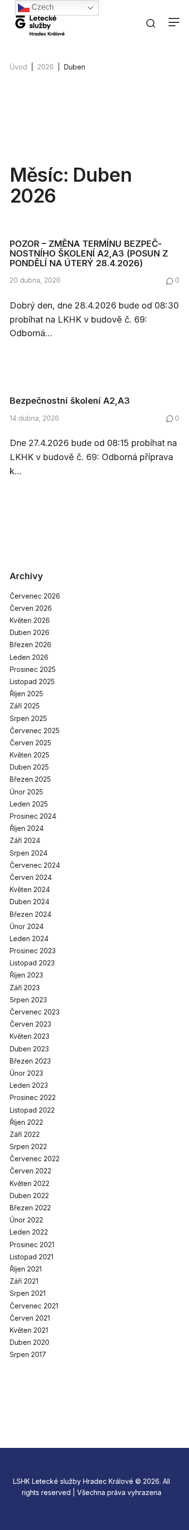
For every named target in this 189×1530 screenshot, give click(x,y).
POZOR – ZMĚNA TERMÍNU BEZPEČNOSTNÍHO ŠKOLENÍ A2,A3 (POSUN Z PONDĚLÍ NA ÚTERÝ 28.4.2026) (89, 253)
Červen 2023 (30, 1024)
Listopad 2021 (31, 1257)
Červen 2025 (30, 743)
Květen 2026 (30, 620)
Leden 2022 (29, 1232)
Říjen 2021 (26, 1269)
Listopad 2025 (32, 681)
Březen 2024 (30, 914)
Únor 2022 (26, 1220)
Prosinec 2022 (33, 1097)
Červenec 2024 (35, 865)
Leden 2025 (29, 804)
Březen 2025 (30, 779)
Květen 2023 (29, 1036)
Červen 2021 (30, 1318)
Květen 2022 (29, 1183)
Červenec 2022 (35, 1158)
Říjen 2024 (27, 828)
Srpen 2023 (28, 1000)
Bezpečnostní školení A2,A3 (70, 400)
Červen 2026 (31, 608)
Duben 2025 (29, 767)
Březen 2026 (30, 644)
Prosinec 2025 (33, 669)
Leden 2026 (29, 657)
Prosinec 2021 (32, 1244)
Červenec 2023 (35, 1012)
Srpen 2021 (28, 1293)
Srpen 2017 (28, 1354)
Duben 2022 (29, 1195)
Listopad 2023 (32, 963)
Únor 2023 (26, 1073)
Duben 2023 (29, 1049)
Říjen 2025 (26, 693)
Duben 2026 (29, 632)
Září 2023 (25, 987)
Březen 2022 (30, 1207)
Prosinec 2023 (33, 950)
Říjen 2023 (26, 975)
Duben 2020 (29, 1342)
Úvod (18, 67)
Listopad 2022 (32, 1110)
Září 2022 (25, 1134)
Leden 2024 (29, 938)
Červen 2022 (30, 1171)
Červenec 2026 (35, 596)
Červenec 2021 (34, 1306)
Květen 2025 (29, 755)
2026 (45, 67)
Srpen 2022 (28, 1146)
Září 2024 (25, 840)
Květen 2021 (29, 1330)
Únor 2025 (26, 792)
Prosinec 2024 (33, 816)
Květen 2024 (30, 889)
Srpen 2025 (28, 718)
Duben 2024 (29, 901)
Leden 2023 (29, 1085)
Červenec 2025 (35, 730)
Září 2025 (25, 706)
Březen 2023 (30, 1061)
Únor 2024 (27, 926)
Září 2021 (24, 1281)
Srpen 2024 (28, 853)
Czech (42, 7)
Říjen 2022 (26, 1122)
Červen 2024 (31, 877)
